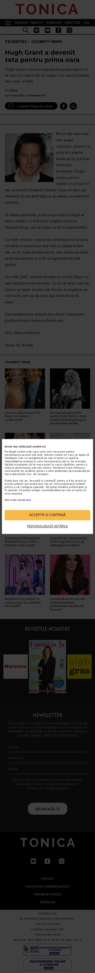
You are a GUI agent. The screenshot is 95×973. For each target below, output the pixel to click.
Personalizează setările (47, 526)
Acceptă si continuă (47, 515)
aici (28, 499)
